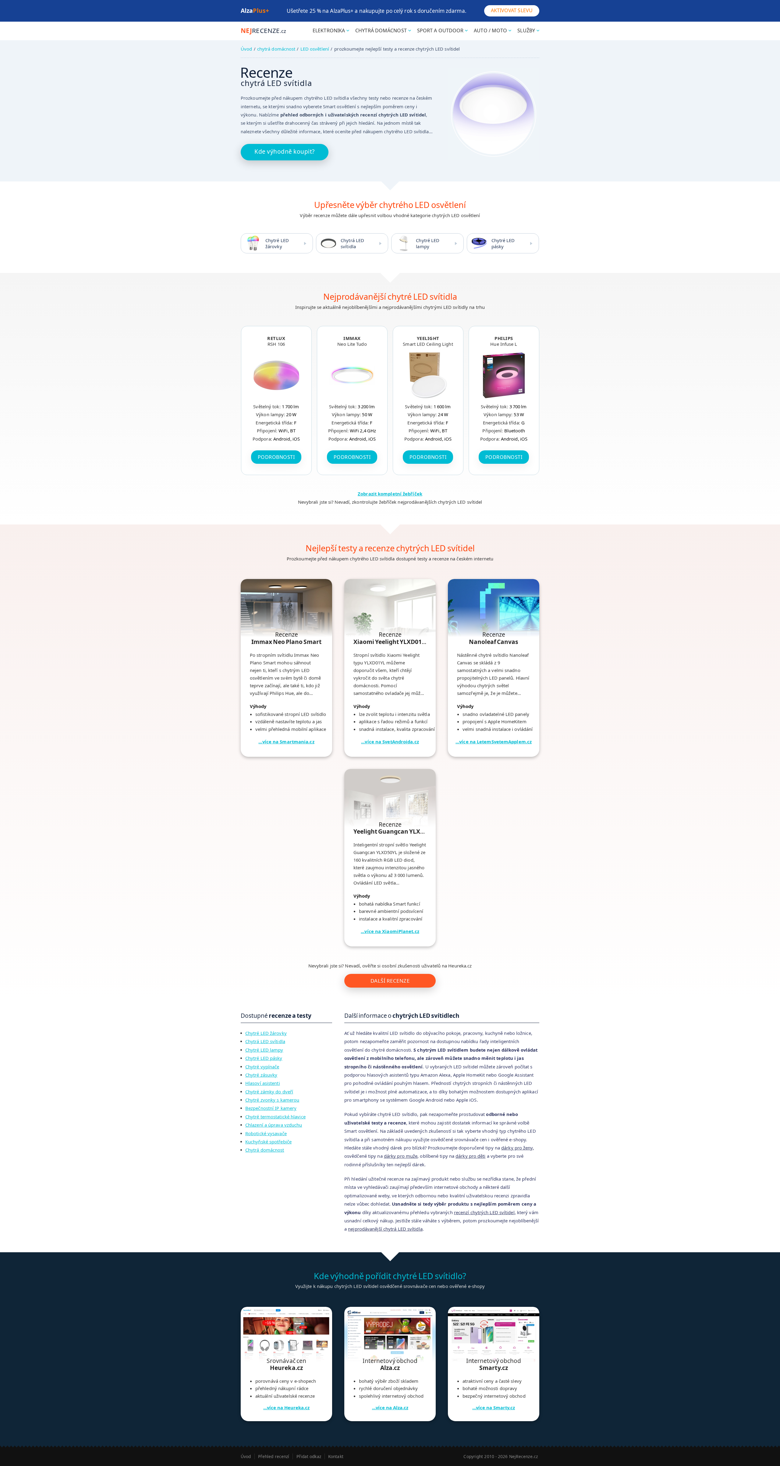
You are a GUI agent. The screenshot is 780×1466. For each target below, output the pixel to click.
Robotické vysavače (266, 1133)
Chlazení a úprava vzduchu (273, 1125)
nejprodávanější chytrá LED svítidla (385, 1229)
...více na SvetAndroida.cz (390, 741)
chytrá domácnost (276, 49)
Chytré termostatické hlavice (275, 1117)
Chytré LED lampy (427, 243)
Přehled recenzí (273, 1456)
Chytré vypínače (262, 1067)
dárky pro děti (470, 1156)
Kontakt (335, 1456)
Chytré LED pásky (503, 243)
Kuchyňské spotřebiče (268, 1142)
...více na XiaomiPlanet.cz (390, 931)
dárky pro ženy (517, 1148)
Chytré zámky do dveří (269, 1092)
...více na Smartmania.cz (286, 741)
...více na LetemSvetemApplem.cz (494, 741)
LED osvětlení (314, 49)
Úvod (246, 49)
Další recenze (390, 980)
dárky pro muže (400, 1156)
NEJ (263, 30)
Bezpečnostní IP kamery (270, 1108)
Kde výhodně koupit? (284, 151)
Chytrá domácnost (264, 1150)
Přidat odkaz (308, 1456)
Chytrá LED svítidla (352, 243)
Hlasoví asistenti (262, 1083)
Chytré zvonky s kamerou (272, 1100)
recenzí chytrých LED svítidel (484, 1212)
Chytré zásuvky (261, 1075)
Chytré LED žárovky (277, 243)
